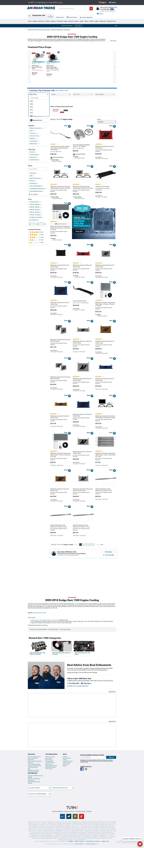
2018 (58, 620)
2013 (43, 620)
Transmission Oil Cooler (102, 186)
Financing (30, 762)
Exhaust (71, 21)
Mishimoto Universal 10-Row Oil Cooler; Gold (59, 416)
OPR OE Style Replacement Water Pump (37, 68)
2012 (41, 620)
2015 (49, 620)
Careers (65, 759)
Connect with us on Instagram (86, 769)
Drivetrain (60, 21)
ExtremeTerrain (81, 811)
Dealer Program (67, 762)
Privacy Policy (102, 760)
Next (101, 544)
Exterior (76, 21)
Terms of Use (48, 768)
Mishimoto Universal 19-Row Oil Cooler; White (82, 452)
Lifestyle (34, 21)
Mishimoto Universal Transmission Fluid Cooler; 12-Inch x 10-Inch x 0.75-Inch (105, 304)
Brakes (48, 21)
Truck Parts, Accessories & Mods (38, 629)
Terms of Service (91, 844)
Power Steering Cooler (79, 301)
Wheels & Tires (111, 21)
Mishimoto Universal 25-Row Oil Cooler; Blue (59, 303)
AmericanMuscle (57, 811)
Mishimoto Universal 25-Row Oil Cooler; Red (104, 147)
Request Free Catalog (33, 770)
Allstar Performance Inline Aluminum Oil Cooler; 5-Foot (81, 526)
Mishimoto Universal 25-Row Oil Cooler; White (82, 379)
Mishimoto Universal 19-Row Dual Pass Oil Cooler (60, 377)
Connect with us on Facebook (82, 769)
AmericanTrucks (69, 811)
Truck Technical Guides (34, 764)
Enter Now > (78, 25)
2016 (52, 620)
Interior (86, 21)
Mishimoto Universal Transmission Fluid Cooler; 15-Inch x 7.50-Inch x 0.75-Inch (60, 455)
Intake (81, 21)
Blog (29, 768)
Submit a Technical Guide (34, 765)
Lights (96, 21)
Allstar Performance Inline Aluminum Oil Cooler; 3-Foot (103, 489)
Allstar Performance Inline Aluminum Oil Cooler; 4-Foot (58, 526)
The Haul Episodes (33, 767)
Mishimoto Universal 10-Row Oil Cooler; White (82, 342)
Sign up (111, 757)
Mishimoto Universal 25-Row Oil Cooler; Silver (104, 266)
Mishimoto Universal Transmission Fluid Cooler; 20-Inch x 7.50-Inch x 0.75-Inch (60, 228)
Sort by (99, 119)
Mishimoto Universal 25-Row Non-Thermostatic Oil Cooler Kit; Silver (60, 187)
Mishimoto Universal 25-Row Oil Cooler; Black (59, 266)
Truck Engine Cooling (65, 629)
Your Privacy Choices (93, 841)
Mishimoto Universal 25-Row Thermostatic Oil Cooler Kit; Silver (83, 187)
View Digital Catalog (33, 771)
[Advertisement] (72, 705)
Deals (30, 21)
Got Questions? (49, 761)
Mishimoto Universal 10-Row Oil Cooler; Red (82, 266)
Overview (65, 756)
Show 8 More (34, 194)
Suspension (102, 21)
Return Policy (48, 759)
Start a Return (48, 758)
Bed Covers (41, 21)
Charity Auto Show (68, 761)
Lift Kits (92, 21)
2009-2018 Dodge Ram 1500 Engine (60, 29)
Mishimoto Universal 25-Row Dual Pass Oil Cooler (60, 340)
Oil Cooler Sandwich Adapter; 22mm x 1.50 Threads (81, 145)
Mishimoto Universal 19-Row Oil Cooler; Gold (59, 489)
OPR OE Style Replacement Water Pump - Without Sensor (52, 68)
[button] (100, 14)
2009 (32, 620)
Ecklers (89, 811)
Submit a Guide (67, 758)
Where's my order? (50, 756)
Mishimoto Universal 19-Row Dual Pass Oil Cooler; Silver (82, 489)
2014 (46, 620)
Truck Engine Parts (53, 629)
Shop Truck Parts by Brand (35, 761)
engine (75, 603)
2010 (35, 620)
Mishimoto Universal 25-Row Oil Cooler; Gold (104, 342)
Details (60, 2)
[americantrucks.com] (41, 8)
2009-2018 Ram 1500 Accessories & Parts (39, 29)
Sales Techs (66, 764)
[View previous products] (29, 67)
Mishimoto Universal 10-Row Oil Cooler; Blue (104, 379)
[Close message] (115, 25)
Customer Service (49, 762)
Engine (66, 21)
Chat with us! (48, 764)
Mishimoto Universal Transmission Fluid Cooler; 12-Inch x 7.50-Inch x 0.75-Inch (105, 455)
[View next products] (114, 67)
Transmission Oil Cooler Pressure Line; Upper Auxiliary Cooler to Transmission (60, 148)
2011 (38, 620)
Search (91, 8)
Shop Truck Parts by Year (34, 756)
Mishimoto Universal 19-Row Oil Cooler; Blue (82, 415)
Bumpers (53, 21)
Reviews (65, 765)
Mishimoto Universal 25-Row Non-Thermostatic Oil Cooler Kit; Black (105, 416)
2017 (55, 620)
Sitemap (70, 841)
